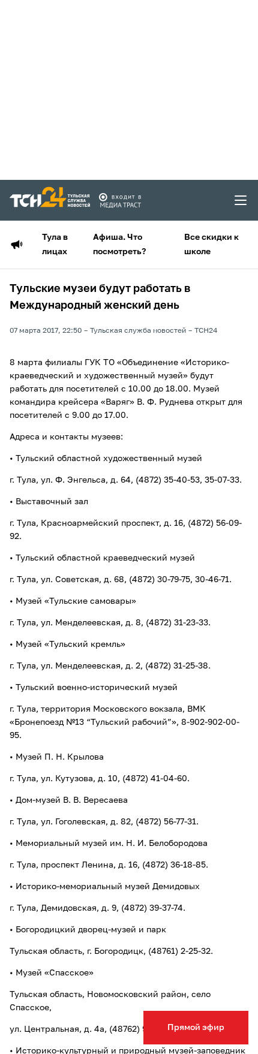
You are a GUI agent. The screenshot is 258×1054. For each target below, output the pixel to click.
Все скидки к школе (211, 244)
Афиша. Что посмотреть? (119, 244)
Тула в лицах (55, 244)
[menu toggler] (241, 200)
